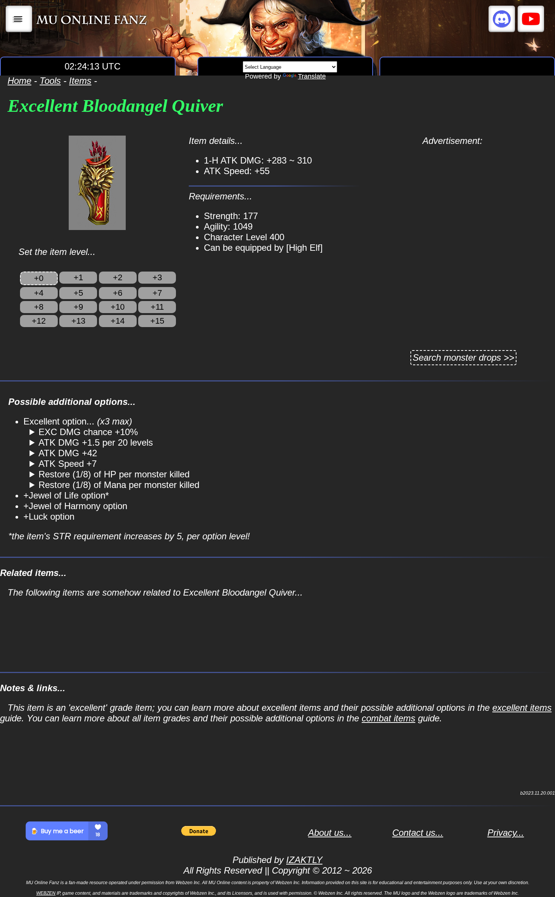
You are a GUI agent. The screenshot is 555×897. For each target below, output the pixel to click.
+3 (157, 277)
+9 (78, 307)
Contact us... (417, 833)
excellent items (522, 707)
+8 (38, 307)
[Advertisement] (452, 199)
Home (19, 81)
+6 (117, 293)
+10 (118, 307)
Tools (50, 81)
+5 (78, 293)
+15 (157, 321)
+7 (157, 293)
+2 (117, 277)
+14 (118, 321)
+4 (38, 293)
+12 (39, 321)
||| (19, 18)
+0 (38, 278)
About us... (330, 833)
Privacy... (505, 833)
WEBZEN (45, 893)
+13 (78, 321)
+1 (78, 277)
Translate (312, 76)
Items (80, 81)
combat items (388, 718)
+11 (157, 307)
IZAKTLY (304, 860)
